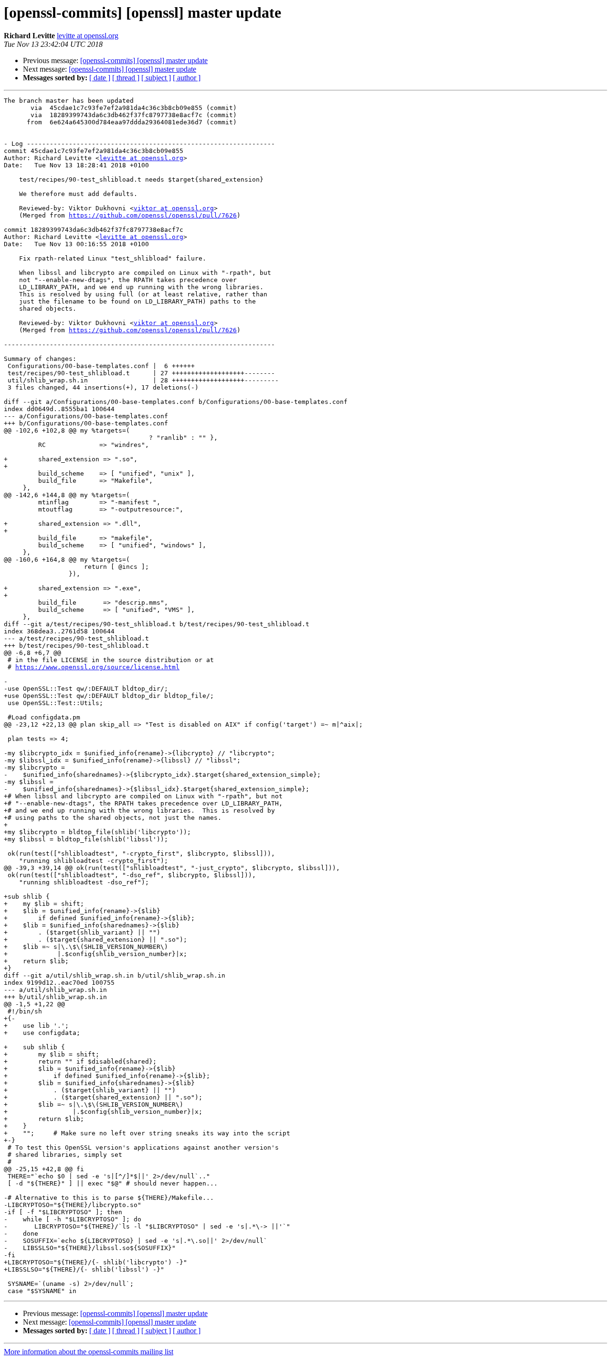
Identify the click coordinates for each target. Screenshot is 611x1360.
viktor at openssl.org (174, 208)
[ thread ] (125, 78)
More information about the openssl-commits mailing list (88, 1352)
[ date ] (99, 78)
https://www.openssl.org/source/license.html (97, 667)
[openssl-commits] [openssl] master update (144, 60)
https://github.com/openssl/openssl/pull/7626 (153, 215)
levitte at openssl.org (87, 36)
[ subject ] (156, 78)
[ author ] (186, 78)
